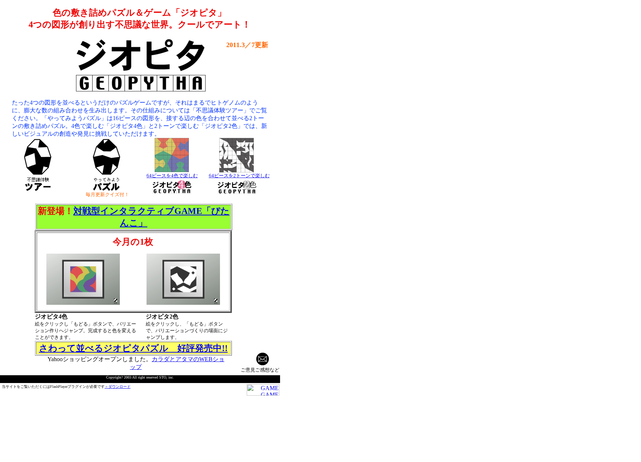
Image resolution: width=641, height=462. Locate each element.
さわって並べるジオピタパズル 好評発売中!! (133, 348)
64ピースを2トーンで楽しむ (239, 175)
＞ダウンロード (118, 387)
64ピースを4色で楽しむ (172, 175)
